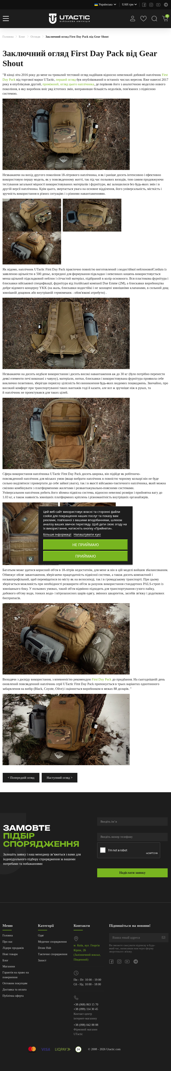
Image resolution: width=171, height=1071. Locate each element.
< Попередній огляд (21, 777)
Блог (5, 960)
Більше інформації (57, 534)
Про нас (8, 941)
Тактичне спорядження (52, 954)
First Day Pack (101, 679)
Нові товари (10, 954)
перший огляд (66, 79)
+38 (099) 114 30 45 (86, 1009)
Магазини (9, 966)
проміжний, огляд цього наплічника (68, 84)
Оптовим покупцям (15, 983)
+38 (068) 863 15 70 (86, 1004)
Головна (8, 935)
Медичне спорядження (52, 941)
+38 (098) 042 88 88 (86, 1024)
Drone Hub (44, 948)
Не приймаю (85, 544)
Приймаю (85, 556)
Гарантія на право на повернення (16, 975)
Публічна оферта (13, 995)
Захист (42, 960)
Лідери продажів (13, 948)
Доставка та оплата (14, 989)
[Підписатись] (163, 937)
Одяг (41, 935)
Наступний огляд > (59, 777)
